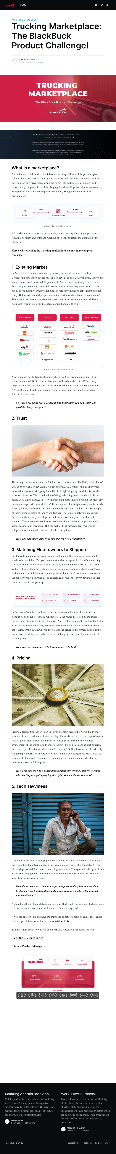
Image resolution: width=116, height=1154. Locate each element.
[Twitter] (102, 4)
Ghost (107, 1143)
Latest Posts (74, 1143)
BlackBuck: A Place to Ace (27, 938)
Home (23, 5)
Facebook (87, 1143)
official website (60, 921)
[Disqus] (58, 1040)
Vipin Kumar (17, 1120)
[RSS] (107, 4)
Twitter (98, 1143)
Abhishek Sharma (76, 1128)
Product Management (24, 20)
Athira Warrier (27, 59)
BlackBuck (10, 1143)
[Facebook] (96, 4)
